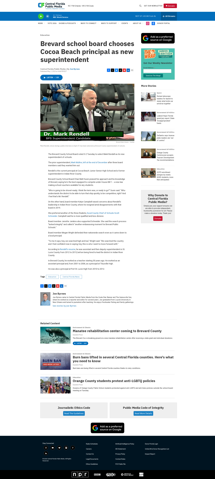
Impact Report (150, 454)
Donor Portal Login (151, 444)
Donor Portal (163, 23)
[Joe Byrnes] (45, 299)
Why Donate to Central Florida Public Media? (158, 198)
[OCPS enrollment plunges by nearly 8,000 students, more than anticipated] (148, 173)
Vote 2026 (52, 23)
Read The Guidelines (74, 413)
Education (45, 35)
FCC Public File (120, 464)
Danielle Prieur (78, 335)
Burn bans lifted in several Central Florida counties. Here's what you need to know (123, 359)
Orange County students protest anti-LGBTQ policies (114, 381)
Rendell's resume (67, 249)
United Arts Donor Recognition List (157, 449)
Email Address (149, 68)
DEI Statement (120, 449)
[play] (41, 16)
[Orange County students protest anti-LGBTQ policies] (55, 385)
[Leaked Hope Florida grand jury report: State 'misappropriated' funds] (148, 116)
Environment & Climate (81, 328)
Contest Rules (120, 459)
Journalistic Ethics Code (74, 408)
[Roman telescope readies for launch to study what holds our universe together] (148, 97)
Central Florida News (71, 277)
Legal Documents (92, 459)
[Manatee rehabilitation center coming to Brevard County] (55, 335)
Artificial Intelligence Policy (124, 444)
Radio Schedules (92, 444)
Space (159, 93)
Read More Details (143, 413)
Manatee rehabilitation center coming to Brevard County (117, 331)
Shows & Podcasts (67, 23)
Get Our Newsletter (153, 6)
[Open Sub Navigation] (44, 23)
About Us (137, 23)
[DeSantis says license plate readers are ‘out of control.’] (148, 136)
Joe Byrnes (75, 69)
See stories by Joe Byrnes (64, 305)
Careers (89, 449)
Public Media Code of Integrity (143, 408)
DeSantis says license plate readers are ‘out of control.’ (165, 137)
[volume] (47, 16)
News (40, 23)
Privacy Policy (120, 454)
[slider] (51, 16)
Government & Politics (165, 113)
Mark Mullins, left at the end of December (89, 162)
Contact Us (90, 454)
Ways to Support (109, 23)
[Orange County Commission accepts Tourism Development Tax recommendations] (148, 153)
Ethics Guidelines (92, 464)
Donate (171, 6)
